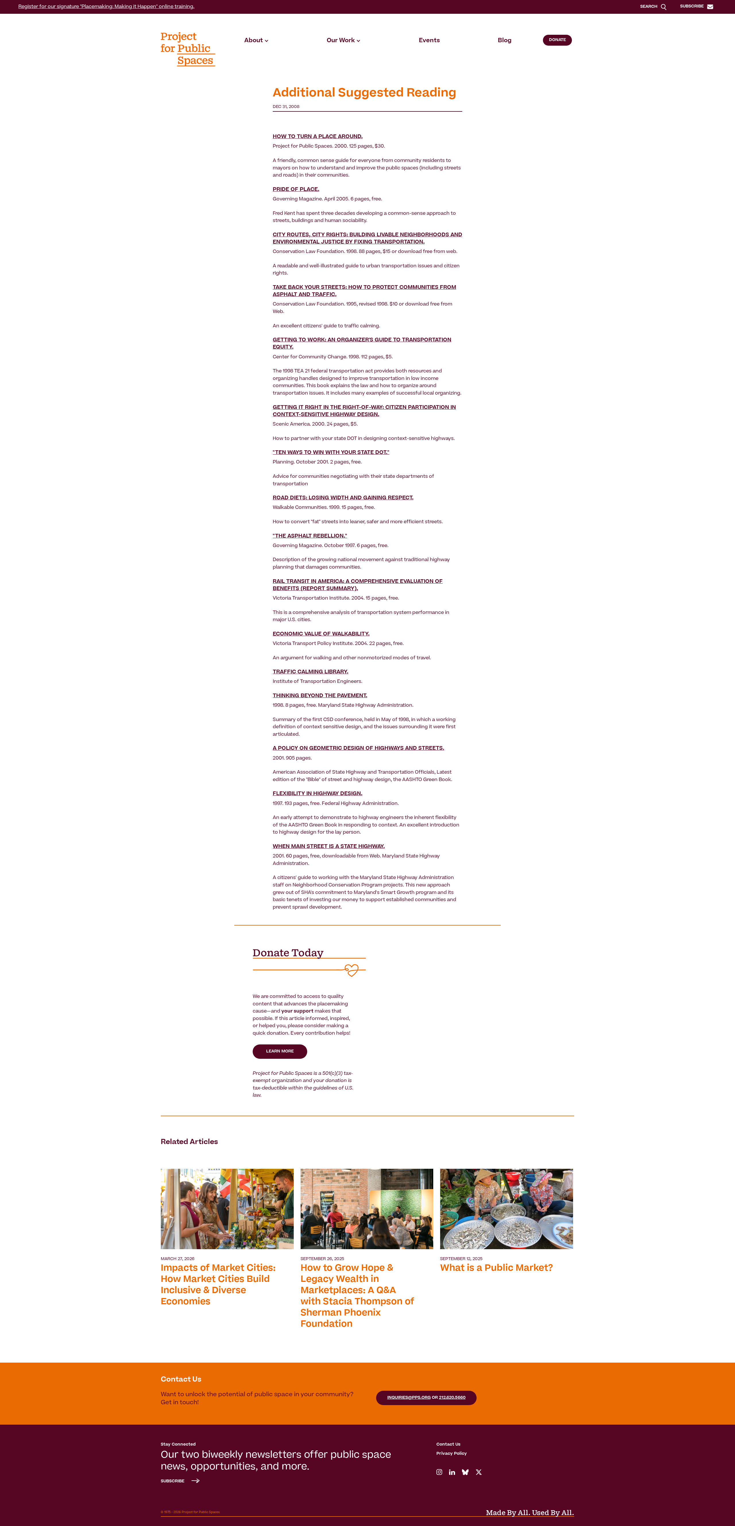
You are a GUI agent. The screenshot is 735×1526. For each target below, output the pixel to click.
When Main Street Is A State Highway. (329, 846)
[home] (188, 49)
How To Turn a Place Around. (318, 137)
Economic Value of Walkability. (321, 634)
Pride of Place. (296, 189)
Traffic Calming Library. (310, 672)
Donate (557, 40)
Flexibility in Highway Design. (317, 794)
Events (429, 41)
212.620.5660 (452, 1398)
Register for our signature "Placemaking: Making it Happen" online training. (106, 7)
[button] (256, 40)
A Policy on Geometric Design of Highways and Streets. (358, 748)
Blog (505, 41)
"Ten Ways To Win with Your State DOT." (331, 452)
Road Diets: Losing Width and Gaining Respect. (343, 498)
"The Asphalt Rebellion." (310, 536)
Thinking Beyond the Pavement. (320, 696)
